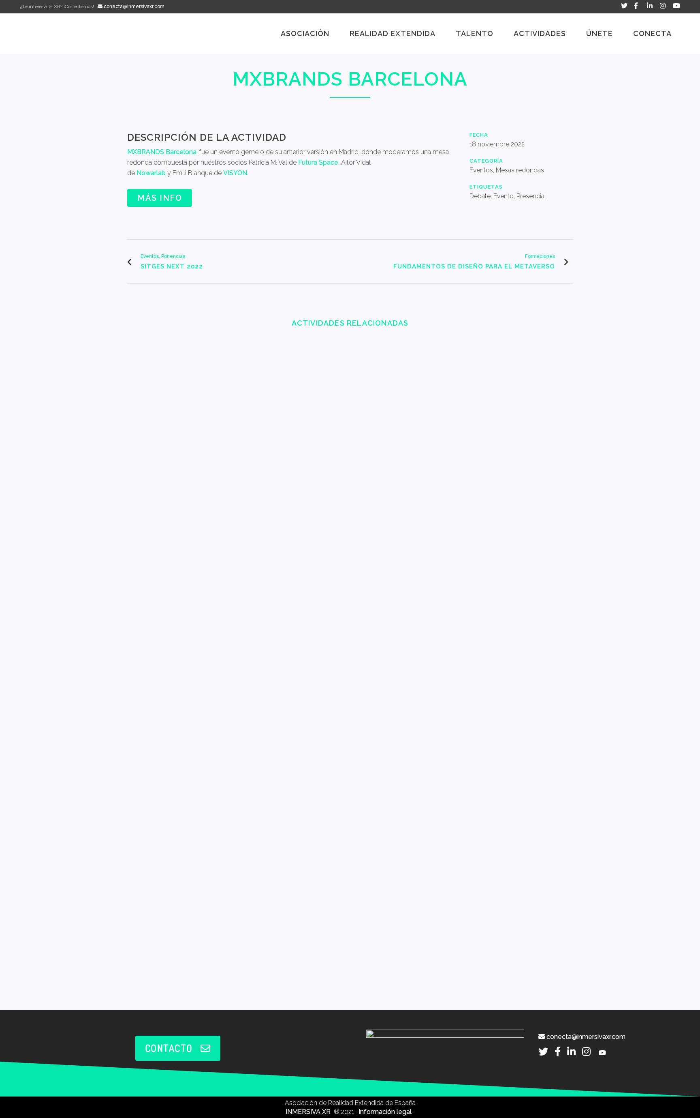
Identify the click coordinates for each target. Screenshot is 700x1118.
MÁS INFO (159, 198)
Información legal (385, 1112)
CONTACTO (169, 1048)
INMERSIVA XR (309, 1112)
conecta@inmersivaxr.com (133, 6)
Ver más (179, 402)
